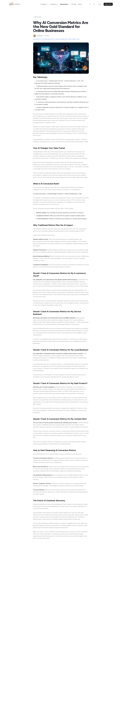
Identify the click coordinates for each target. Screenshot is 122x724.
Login (99, 4)
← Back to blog (37, 17)
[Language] (94, 4)
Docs (80, 4)
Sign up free (108, 4)
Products (44, 4)
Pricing (73, 4)
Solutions (53, 4)
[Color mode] (90, 4)
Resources (64, 4)
